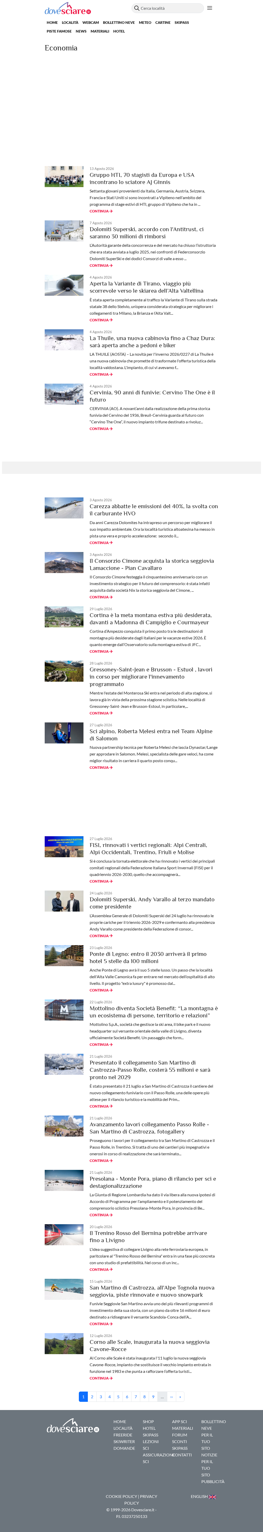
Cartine (163, 22)
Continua (99, 211)
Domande (124, 1448)
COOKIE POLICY (121, 1496)
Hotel (119, 31)
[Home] (88, 8)
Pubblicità (212, 1481)
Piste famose (59, 31)
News (81, 31)
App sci (179, 1421)
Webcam (90, 22)
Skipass (182, 22)
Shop (148, 1421)
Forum (179, 1434)
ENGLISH (200, 1496)
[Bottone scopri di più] (209, 8)
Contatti (182, 1454)
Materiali (100, 31)
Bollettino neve (119, 22)
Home (52, 22)
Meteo (145, 22)
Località (70, 22)
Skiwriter (124, 1441)
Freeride (123, 1434)
